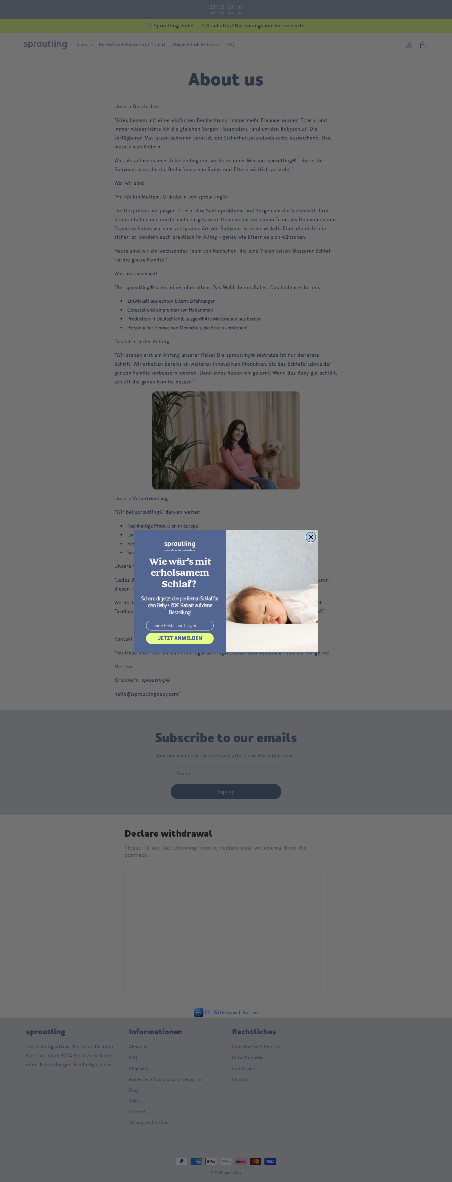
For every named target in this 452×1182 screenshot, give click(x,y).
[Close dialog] (311, 537)
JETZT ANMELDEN (180, 638)
